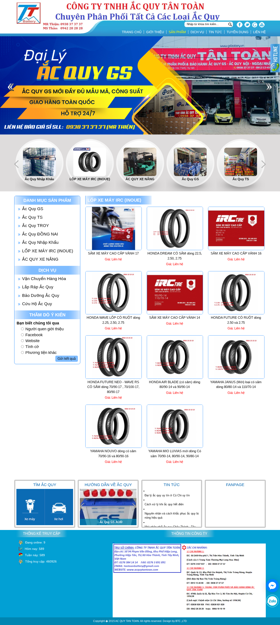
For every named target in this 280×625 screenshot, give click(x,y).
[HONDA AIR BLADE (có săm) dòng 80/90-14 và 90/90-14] (175, 377)
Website (32, 341)
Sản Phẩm (177, 32)
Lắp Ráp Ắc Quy (37, 287)
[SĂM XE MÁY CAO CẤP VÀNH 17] (113, 249)
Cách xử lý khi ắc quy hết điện (164, 504)
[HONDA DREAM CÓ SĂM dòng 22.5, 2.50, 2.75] (175, 249)
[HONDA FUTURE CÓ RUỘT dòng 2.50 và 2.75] (236, 313)
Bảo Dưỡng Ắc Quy (40, 295)
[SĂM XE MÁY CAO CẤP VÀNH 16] (236, 249)
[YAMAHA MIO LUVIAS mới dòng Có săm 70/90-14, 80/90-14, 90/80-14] (175, 446)
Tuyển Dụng (237, 32)
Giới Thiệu (155, 32)
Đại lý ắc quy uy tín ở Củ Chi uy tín (167, 495)
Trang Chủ (132, 32)
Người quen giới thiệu (44, 329)
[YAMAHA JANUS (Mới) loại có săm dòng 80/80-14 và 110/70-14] (236, 377)
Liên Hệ (259, 32)
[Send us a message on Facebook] (272, 585)
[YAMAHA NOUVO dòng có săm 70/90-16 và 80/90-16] (113, 446)
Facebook (34, 335)
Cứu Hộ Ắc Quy (37, 303)
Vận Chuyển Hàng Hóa (44, 278)
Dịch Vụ (197, 32)
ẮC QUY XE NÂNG (40, 259)
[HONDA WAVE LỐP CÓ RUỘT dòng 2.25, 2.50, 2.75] (113, 313)
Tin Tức (215, 32)
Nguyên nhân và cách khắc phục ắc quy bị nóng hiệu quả (172, 515)
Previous (16, 164)
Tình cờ (32, 347)
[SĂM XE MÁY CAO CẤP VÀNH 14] (175, 313)
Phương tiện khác (41, 352)
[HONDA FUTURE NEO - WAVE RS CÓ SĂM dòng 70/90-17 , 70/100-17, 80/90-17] (113, 377)
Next (263, 164)
